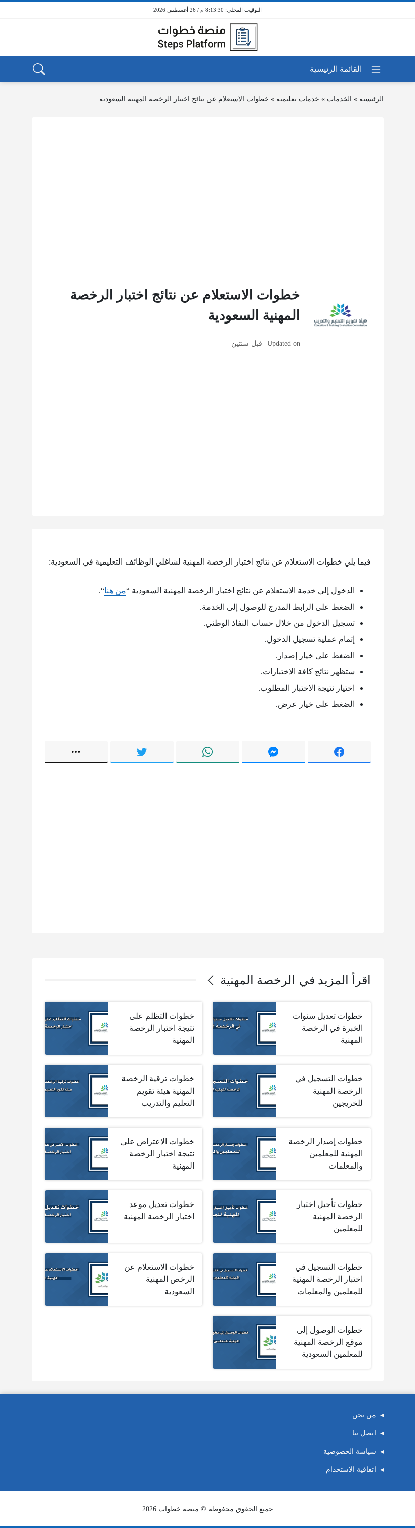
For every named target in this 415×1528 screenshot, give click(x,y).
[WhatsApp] (207, 752)
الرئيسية (371, 99)
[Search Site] (39, 69)
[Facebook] (339, 752)
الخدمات (339, 99)
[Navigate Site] (346, 69)
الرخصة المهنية (257, 980)
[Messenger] (273, 752)
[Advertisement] (208, 201)
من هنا (115, 590)
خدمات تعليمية (297, 99)
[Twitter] (142, 752)
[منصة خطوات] (207, 37)
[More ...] (76, 752)
